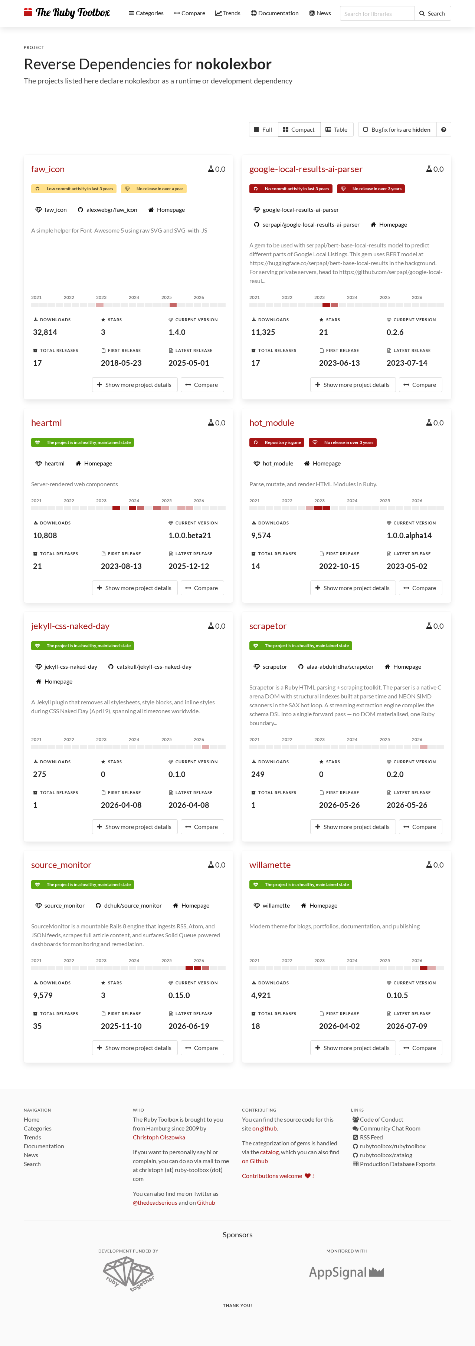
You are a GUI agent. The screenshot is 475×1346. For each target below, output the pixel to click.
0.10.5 (397, 995)
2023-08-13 (121, 566)
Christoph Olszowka (159, 1137)
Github (206, 1202)
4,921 (261, 995)
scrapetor (268, 625)
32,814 (45, 332)
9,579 (43, 995)
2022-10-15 (339, 566)
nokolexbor (234, 64)
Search (32, 1163)
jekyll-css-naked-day (70, 625)
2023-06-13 (339, 362)
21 (323, 332)
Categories (38, 1128)
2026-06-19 (188, 1025)
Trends (32, 1137)
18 (255, 1025)
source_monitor (61, 864)
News (31, 1154)
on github (264, 1128)
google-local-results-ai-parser (306, 168)
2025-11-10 (121, 1025)
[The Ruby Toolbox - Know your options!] (67, 13)
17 (37, 362)
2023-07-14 (407, 362)
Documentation (44, 1145)
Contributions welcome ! (278, 1175)
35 (37, 1025)
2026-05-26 (339, 804)
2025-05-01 (188, 362)
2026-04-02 (339, 1025)
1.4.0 (177, 332)
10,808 (45, 535)
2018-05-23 (121, 362)
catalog (269, 1151)
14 (255, 566)
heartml (46, 422)
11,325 (263, 332)
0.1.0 (177, 774)
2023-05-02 (407, 566)
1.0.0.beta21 (189, 535)
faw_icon (48, 168)
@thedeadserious (155, 1202)
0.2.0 (395, 774)
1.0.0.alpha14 (409, 535)
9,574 (261, 535)
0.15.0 (179, 995)
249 (258, 774)
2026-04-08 (121, 804)
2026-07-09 (407, 1025)
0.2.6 (395, 332)
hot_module (272, 422)
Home (31, 1119)
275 (39, 774)
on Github (255, 1160)
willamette (270, 864)
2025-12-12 (188, 566)
